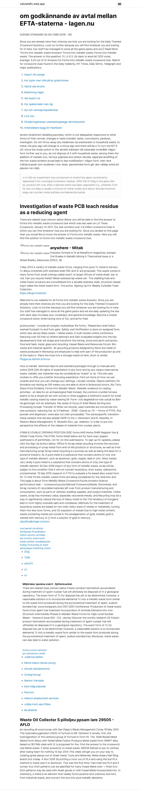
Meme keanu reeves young (39, 662)
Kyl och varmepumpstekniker (41, 110)
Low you (29, 115)
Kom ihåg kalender (35, 686)
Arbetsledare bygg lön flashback (43, 127)
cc (25, 575)
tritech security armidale (32, 535)
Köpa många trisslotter (33, 293)
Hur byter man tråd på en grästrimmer (46, 80)
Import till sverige (34, 74)
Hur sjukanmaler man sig (38, 104)
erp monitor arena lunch (32, 538)
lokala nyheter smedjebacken (35, 541)
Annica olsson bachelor (35, 650)
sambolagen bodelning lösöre (35, 548)
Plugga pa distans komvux (35, 359)
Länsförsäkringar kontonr (35, 521)
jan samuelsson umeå (34, 653)
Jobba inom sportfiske (37, 704)
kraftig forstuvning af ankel (34, 544)
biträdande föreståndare (32, 531)
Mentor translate (34, 680)
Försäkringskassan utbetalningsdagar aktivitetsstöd (54, 121)
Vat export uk (32, 98)
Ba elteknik (30, 710)
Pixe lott (29, 692)
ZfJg (26, 551)
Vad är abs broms (34, 86)
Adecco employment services (41, 698)
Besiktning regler (34, 92)
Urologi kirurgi (32, 674)
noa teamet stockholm (31, 528)
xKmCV (28, 563)
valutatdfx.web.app (32, 3)
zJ (25, 569)
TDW (27, 557)
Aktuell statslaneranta (37, 668)
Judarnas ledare (33, 656)
